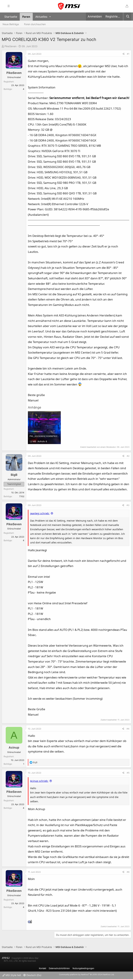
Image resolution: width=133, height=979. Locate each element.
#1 (128, 54)
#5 (128, 772)
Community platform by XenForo (86, 974)
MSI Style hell (13, 975)
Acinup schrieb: (39, 781)
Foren (26, 16)
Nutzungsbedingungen (83, 968)
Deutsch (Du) (33, 975)
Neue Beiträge (11, 24)
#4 (128, 728)
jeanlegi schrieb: (40, 513)
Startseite (10, 16)
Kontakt (42, 968)
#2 (128, 456)
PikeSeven (10, 46)
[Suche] (127, 16)
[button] (50, 17)
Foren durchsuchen (35, 24)
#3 (128, 505)
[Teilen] (123, 53)
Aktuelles (41, 16)
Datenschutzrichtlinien (59, 968)
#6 (128, 872)
